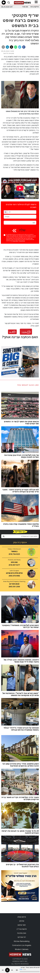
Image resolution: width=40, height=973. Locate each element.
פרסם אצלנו (21, 917)
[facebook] (23, 47)
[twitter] (11, 47)
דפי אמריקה (22, 937)
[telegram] (19, 47)
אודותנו (21, 921)
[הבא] (12, 970)
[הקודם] (2, 970)
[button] (6, 212)
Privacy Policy (15, 241)
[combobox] (20, 536)
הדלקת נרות (34, 7)
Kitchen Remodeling (21, 941)
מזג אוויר (25, 7)
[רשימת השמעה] (17, 970)
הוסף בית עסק (20, 542)
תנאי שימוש (22, 925)
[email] (3, 47)
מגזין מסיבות (21, 933)
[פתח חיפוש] (9, 2)
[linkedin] (7, 47)
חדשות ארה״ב (22, 929)
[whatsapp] (15, 47)
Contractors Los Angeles (21, 945)
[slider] (30, 971)
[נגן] (7, 970)
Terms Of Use (22, 241)
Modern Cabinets (21, 949)
